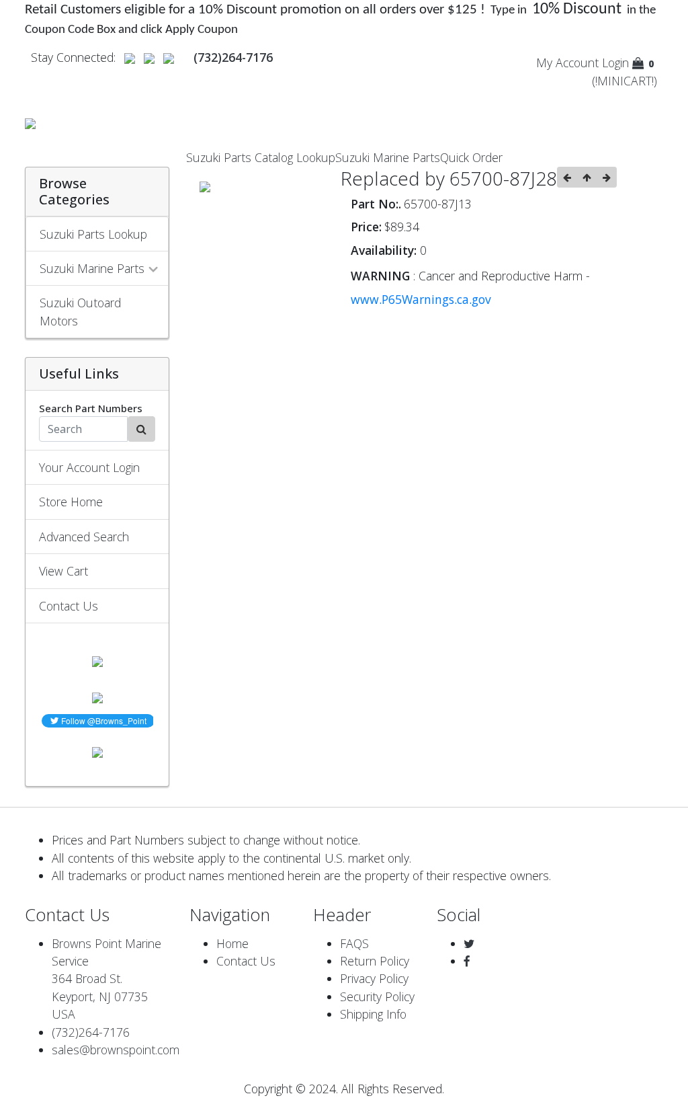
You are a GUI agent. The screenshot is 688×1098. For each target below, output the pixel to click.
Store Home (71, 502)
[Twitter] (469, 943)
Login (615, 62)
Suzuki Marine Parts (387, 157)
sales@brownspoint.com (115, 1050)
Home (232, 943)
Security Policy (377, 996)
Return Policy (374, 961)
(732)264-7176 (91, 1032)
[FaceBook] (467, 961)
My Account (567, 62)
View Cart (63, 571)
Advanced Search (84, 536)
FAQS (354, 943)
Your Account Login (89, 467)
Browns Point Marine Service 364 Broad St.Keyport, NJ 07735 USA (106, 979)
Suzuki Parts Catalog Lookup (260, 157)
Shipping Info (373, 1014)
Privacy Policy (374, 978)
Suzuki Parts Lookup (93, 234)
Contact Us (68, 606)
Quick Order (471, 157)
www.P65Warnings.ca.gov (421, 299)
